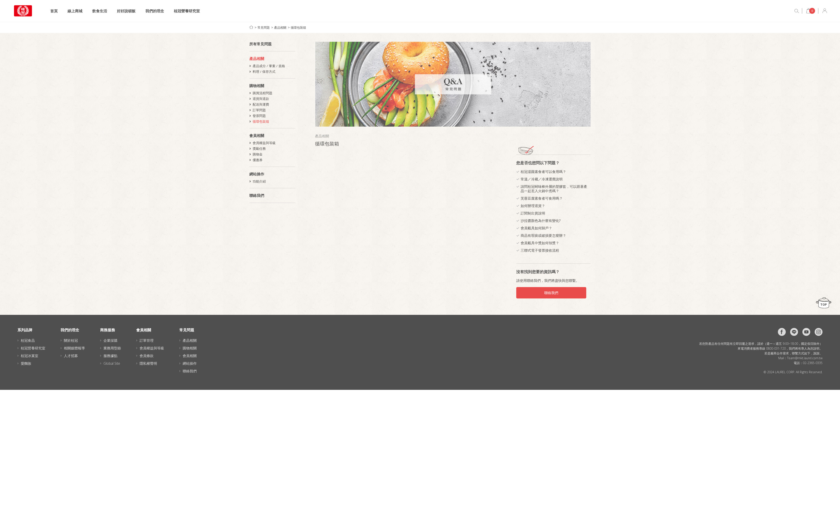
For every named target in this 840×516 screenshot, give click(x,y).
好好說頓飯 (126, 10)
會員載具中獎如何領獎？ (540, 243)
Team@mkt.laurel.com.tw (804, 358)
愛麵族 (26, 363)
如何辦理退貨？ (533, 205)
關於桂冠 (71, 340)
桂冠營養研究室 (187, 10)
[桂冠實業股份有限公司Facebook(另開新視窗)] (782, 332)
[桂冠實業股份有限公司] (23, 10)
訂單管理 (147, 340)
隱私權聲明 (148, 363)
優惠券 (257, 160)
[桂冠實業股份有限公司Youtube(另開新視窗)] (806, 332)
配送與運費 (261, 104)
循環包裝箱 (298, 27)
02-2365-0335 (812, 363)
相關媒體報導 (74, 348)
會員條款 (147, 355)
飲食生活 (99, 10)
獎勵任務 (259, 148)
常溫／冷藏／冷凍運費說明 (542, 179)
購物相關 (256, 85)
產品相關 (280, 27)
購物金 (257, 154)
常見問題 (263, 27)
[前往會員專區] (824, 11)
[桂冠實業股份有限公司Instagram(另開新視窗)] (818, 332)
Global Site (111, 363)
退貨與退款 (261, 98)
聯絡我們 (256, 195)
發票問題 (259, 115)
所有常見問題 (260, 43)
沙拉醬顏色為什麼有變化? (541, 220)
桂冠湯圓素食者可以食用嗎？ (543, 171)
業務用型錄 (112, 348)
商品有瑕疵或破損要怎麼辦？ (543, 235)
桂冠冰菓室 (29, 355)
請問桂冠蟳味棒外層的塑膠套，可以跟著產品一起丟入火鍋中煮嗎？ (554, 188)
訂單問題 (259, 110)
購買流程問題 (262, 93)
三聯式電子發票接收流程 (540, 250)
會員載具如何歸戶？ (536, 228)
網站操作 (256, 173)
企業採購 (110, 340)
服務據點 (110, 355)
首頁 (54, 10)
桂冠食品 (28, 340)
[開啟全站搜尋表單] (796, 11)
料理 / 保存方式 (264, 71)
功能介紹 (259, 181)
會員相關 (256, 135)
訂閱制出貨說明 (533, 213)
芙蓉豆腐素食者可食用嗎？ (542, 198)
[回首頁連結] (251, 27)
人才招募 (71, 355)
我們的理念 (154, 10)
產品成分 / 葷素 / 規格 (269, 66)
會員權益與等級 (264, 143)
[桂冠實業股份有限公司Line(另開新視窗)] (794, 332)
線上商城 (75, 10)
